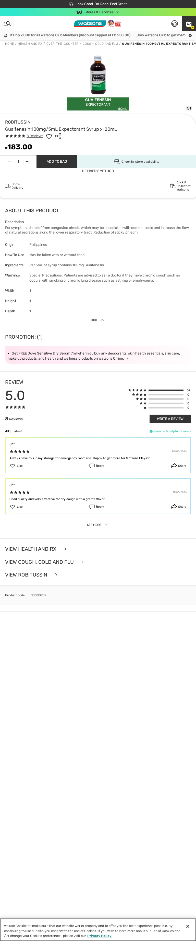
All (7, 431)
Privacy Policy (99, 936)
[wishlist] (49, 136)
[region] (98, 929)
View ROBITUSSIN (26, 575)
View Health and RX (31, 549)
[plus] (27, 161)
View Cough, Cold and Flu (40, 562)
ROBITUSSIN (18, 122)
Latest (17, 431)
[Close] (187, 926)
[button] (189, 23)
